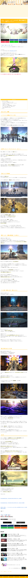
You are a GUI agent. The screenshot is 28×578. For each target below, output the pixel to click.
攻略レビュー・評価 (7, 45)
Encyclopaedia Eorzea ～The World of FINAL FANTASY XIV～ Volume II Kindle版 (12, 502)
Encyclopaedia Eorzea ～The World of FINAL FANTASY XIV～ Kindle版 (11, 498)
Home (3, 45)
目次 (13, 99)
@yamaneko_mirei (12, 50)
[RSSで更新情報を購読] (20, 528)
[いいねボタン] (1, 511)
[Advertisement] (14, 11)
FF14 (11, 45)
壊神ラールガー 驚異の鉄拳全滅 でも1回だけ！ (9, 105)
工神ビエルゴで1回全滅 (6, 104)
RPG (15, 519)
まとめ (3, 108)
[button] (23, 42)
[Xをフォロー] (20, 526)
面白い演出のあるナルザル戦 (7, 107)
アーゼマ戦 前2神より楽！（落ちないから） (9, 106)
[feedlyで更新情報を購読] (7, 528)
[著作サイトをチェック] (7, 526)
